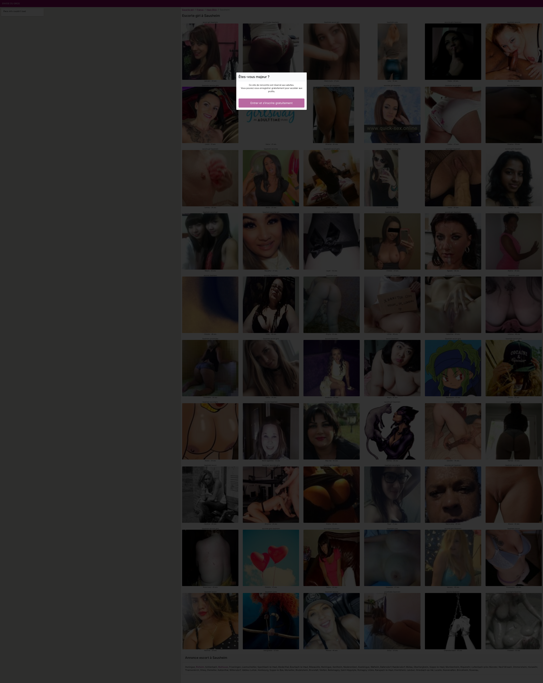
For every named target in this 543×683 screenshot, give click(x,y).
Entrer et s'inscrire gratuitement (271, 103)
